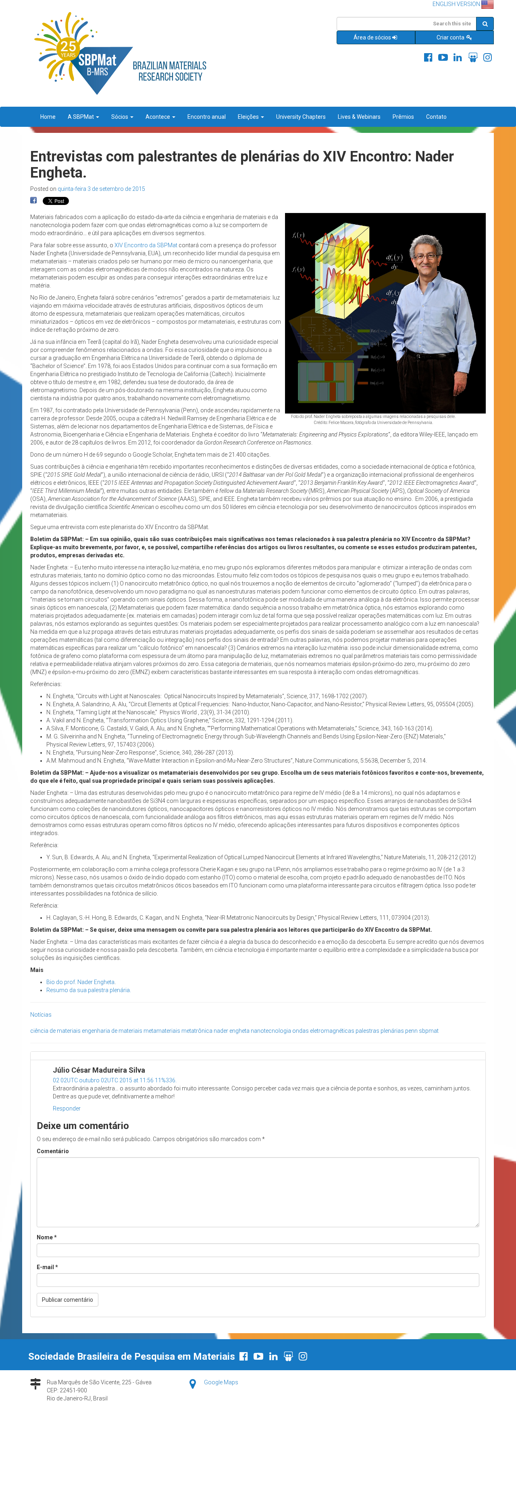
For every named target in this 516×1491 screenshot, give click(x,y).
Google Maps (221, 1382)
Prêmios (403, 117)
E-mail (47, 1267)
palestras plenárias (380, 1031)
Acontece (158, 117)
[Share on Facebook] (33, 200)
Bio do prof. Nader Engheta (80, 982)
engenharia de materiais (112, 1031)
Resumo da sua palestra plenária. (88, 990)
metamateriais (162, 1031)
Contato (436, 117)
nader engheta (232, 1031)
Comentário (53, 1151)
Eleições (249, 117)
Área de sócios (372, 37)
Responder (67, 1108)
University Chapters (301, 117)
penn (411, 1031)
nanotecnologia (271, 1031)
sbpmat (429, 1031)
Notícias (41, 1014)
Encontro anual (206, 117)
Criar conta (451, 37)
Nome (47, 1237)
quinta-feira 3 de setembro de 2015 (101, 189)
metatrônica (196, 1031)
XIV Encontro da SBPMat (145, 245)
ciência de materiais (55, 1031)
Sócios (120, 117)
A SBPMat (81, 117)
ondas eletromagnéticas (323, 1031)
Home (48, 117)
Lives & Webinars (359, 117)
